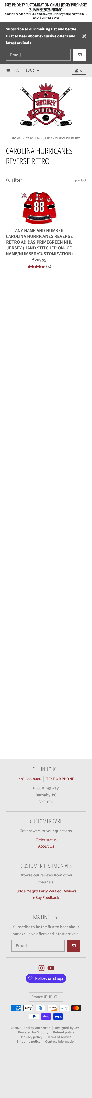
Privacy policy (31, 1036)
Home (16, 138)
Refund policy (63, 1032)
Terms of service (59, 1036)
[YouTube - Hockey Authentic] (50, 968)
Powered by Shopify (33, 1032)
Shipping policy (28, 1041)
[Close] (84, 36)
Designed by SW (67, 1027)
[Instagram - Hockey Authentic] (41, 968)
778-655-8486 (29, 779)
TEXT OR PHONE (60, 779)
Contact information (60, 1041)
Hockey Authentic (36, 1027)
